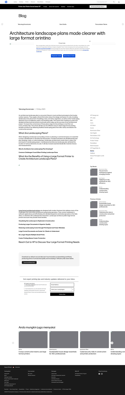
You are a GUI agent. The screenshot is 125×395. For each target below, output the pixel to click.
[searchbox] (105, 2)
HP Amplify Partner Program (80, 373)
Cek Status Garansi (55, 378)
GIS (91, 158)
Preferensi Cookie (57, 389)
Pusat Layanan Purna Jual (56, 380)
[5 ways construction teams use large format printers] (33, 339)
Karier (5, 375)
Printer (27, 2)
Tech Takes (6, 382)
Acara (92, 128)
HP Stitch (93, 125)
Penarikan (6, 389)
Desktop (21, 2)
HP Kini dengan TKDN (66, 389)
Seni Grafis (63, 24)
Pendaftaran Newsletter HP (10, 384)
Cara (91, 123)
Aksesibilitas (21, 389)
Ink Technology (94, 138)
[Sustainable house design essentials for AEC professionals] (63, 339)
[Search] (114, 2)
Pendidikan (93, 143)
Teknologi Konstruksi (24, 24)
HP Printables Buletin (8, 385)
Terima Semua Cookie (69, 55)
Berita (92, 151)
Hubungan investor (8, 377)
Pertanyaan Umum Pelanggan (57, 382)
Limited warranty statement (46, 389)
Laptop (15, 2)
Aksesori (33, 2)
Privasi (27, 389)
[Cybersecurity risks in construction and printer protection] (94, 339)
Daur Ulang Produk (14, 389)
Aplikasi (92, 153)
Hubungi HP (6, 373)
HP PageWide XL (95, 148)
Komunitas (53, 377)
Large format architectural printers (29, 210)
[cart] (119, 2)
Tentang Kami (7, 371)
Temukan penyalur (31, 375)
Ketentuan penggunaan (34, 389)
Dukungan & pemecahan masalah (58, 375)
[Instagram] (102, 374)
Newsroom (6, 380)
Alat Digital (93, 133)
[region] (63, 50)
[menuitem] (15, 2)
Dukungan (48, 2)
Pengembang (77, 375)
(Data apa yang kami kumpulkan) (43, 48)
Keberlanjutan (94, 145)
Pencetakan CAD (95, 135)
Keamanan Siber (95, 130)
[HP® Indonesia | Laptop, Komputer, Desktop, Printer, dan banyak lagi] (6, 2)
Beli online (30, 373)
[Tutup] (90, 41)
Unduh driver (54, 373)
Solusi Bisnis (40, 2)
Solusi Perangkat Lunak (97, 156)
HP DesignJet (94, 115)
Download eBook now (29, 262)
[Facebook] (99, 374)
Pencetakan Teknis (101, 24)
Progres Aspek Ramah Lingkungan (11, 378)
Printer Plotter (94, 140)
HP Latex (92, 118)
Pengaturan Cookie (56, 55)
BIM (91, 120)
